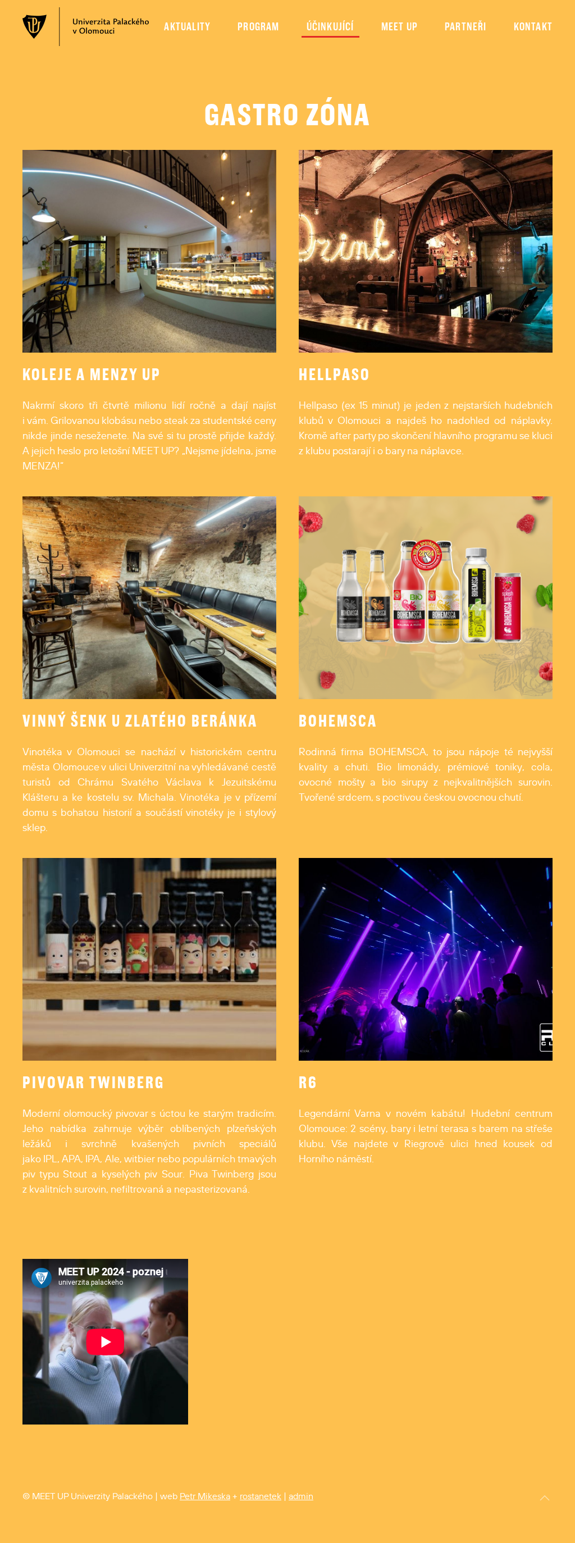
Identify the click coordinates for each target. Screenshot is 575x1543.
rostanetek (260, 1495)
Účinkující (330, 27)
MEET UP (399, 27)
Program (258, 27)
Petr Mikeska (205, 1495)
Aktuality (187, 27)
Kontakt (533, 27)
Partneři (466, 27)
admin (301, 1495)
